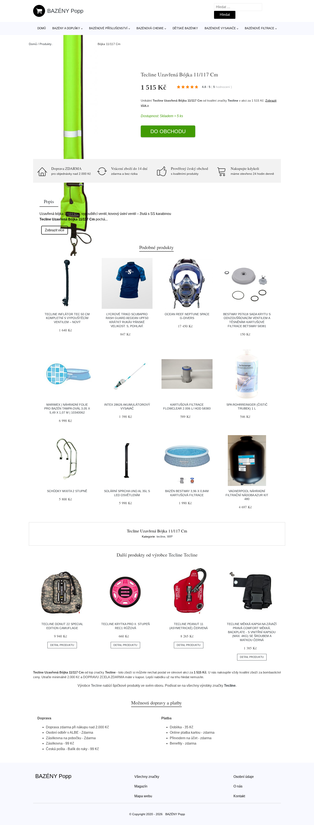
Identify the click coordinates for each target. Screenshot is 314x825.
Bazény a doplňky (66, 28)
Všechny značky (146, 776)
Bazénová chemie (150, 28)
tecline (161, 536)
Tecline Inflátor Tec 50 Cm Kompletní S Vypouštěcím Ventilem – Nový (67, 318)
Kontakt (239, 796)
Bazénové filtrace (259, 28)
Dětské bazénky (185, 28)
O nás (237, 786)
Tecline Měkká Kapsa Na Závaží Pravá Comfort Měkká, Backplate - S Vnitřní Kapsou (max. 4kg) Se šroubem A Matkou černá (252, 632)
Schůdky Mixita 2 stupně (67, 491)
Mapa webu (143, 796)
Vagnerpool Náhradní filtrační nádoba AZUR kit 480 (247, 495)
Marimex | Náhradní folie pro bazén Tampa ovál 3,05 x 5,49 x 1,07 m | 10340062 (67, 408)
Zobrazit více (54, 230)
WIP (170, 536)
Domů (41, 28)
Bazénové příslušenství (108, 28)
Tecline (233, 100)
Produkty (45, 44)
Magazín (140, 786)
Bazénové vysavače (220, 28)
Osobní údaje (243, 776)
